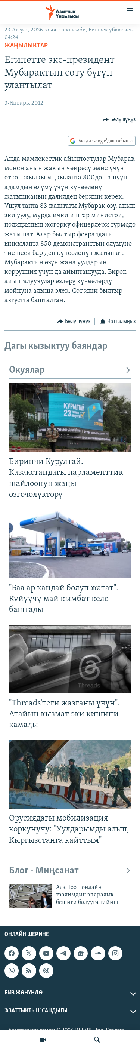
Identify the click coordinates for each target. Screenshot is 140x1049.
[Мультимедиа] (43, 1039)
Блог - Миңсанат (44, 871)
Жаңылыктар (26, 46)
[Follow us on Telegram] (63, 953)
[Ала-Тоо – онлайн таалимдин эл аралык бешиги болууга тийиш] (30, 896)
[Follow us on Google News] (81, 953)
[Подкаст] (46, 970)
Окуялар (27, 370)
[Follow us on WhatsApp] (11, 970)
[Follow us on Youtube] (46, 953)
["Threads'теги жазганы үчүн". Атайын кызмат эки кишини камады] (70, 659)
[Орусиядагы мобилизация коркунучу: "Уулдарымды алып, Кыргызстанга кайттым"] (70, 774)
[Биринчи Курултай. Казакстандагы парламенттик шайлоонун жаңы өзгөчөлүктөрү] (70, 417)
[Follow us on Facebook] (11, 953)
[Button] (119, 119)
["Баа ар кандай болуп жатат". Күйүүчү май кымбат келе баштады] (70, 544)
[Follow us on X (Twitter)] (29, 953)
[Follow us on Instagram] (115, 953)
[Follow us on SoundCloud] (98, 953)
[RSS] (29, 970)
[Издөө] (97, 1039)
